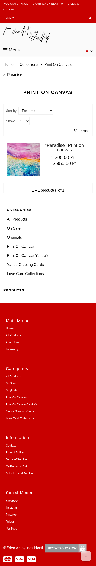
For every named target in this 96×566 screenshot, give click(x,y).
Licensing (12, 349)
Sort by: (11, 111)
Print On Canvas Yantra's (27, 256)
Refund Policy (15, 452)
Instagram (12, 507)
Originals (14, 237)
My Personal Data (17, 466)
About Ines (12, 342)
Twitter (10, 521)
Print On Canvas (58, 64)
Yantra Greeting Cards (25, 265)
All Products (17, 219)
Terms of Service (16, 459)
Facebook (12, 500)
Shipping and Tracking (20, 473)
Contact (11, 445)
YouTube (11, 528)
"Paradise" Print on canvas (64, 147)
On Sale (14, 228)
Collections (29, 64)
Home (8, 64)
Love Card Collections (25, 274)
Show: (10, 121)
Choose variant (60, 173)
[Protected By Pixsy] (66, 548)
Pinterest (11, 514)
